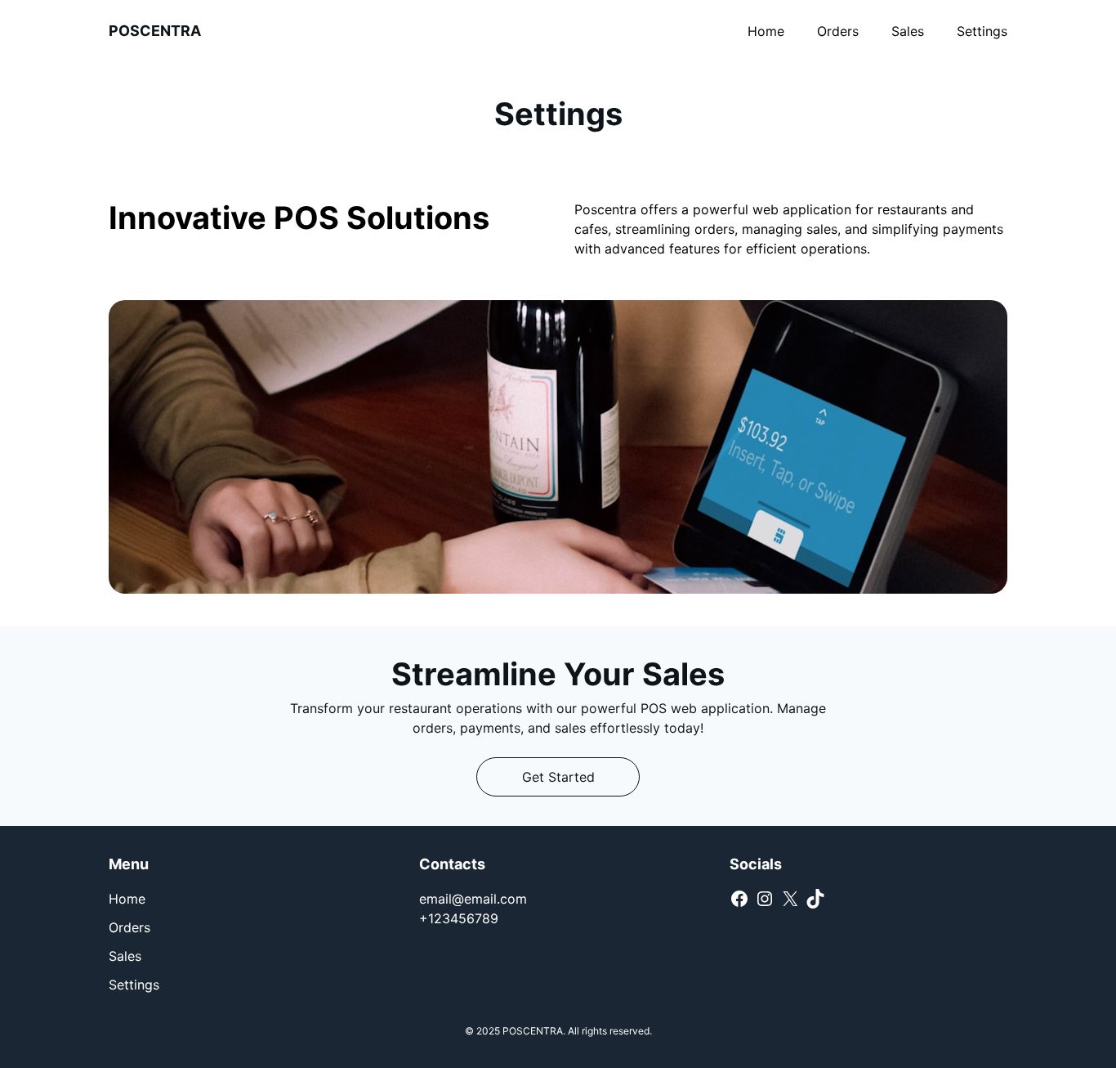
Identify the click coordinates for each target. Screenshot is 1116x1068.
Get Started (558, 777)
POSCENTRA (155, 30)
